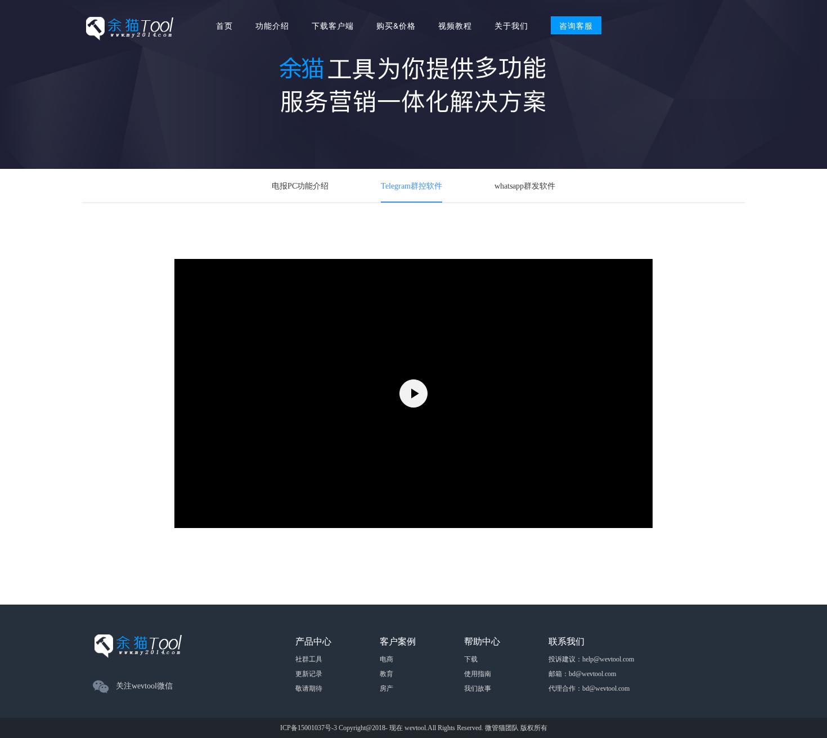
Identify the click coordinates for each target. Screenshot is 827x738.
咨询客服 (576, 25)
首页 (224, 25)
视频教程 (455, 25)
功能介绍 (272, 25)
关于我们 (511, 25)
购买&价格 (396, 25)
